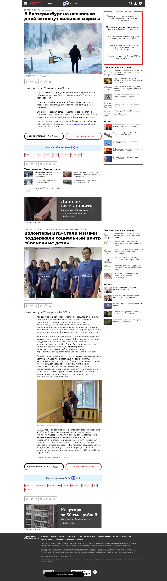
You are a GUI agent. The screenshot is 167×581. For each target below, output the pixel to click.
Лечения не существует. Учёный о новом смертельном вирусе (127, 96)
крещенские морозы (76, 124)
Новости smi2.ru (32, 222)
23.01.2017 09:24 (30, 10)
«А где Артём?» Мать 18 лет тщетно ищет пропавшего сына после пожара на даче (127, 113)
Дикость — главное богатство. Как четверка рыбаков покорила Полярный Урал (123, 48)
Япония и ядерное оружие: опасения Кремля (127, 304)
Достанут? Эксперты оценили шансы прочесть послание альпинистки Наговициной (128, 72)
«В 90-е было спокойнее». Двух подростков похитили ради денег (127, 258)
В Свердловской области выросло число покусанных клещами (123, 38)
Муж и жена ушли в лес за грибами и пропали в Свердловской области (123, 28)
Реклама (44, 536)
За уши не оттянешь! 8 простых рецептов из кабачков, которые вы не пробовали (128, 81)
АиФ (44, 76)
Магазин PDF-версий (87, 536)
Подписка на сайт (58, 536)
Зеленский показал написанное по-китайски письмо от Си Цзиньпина (127, 125)
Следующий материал (64, 574)
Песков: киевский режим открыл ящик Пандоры (125, 158)
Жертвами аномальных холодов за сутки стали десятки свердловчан (47, 174)
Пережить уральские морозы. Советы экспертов (46, 181)
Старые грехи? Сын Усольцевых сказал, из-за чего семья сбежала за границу (127, 243)
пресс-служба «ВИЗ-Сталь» (34, 300)
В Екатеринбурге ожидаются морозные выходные (84, 181)
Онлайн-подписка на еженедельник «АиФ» (114, 536)
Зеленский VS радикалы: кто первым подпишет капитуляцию (127, 320)
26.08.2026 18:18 (30, 229)
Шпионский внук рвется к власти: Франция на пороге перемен (126, 296)
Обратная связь (47, 539)
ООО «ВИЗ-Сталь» (51, 457)
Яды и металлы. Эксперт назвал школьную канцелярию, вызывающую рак (126, 276)
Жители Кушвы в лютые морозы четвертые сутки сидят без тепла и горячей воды (86, 174)
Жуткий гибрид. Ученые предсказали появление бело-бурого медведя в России (128, 89)
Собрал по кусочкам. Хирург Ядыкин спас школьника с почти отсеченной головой (128, 267)
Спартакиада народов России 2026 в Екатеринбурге (123, 57)
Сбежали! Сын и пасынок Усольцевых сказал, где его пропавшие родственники (128, 251)
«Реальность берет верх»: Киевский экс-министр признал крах (126, 312)
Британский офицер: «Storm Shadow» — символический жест (127, 133)
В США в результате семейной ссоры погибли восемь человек (127, 150)
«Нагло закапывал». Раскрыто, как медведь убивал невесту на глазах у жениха (127, 105)
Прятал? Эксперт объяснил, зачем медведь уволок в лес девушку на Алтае (127, 235)
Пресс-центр (72, 536)
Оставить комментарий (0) (83, 136)
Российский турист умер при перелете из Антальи (124, 288)
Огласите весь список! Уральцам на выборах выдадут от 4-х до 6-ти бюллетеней (123, 18)
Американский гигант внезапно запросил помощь (125, 142)
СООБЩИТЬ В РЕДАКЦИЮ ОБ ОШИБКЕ (69, 539)
